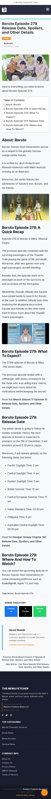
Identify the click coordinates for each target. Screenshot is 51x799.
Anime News (7, 733)
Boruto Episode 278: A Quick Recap (26, 108)
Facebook (11, 609)
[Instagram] (11, 715)
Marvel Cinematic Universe (14, 727)
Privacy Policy (8, 767)
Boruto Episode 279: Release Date (25, 121)
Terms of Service (10, 774)
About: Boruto (13, 104)
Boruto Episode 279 (24, 593)
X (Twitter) (25, 611)
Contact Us (7, 763)
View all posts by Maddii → (22, 645)
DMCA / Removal (9, 771)
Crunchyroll (9, 583)
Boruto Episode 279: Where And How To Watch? (24, 127)
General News (8, 744)
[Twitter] (7, 715)
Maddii (10, 43)
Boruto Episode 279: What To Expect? (22, 115)
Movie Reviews (9, 738)
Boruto (11, 593)
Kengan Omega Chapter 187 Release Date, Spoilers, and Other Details (24, 541)
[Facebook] (2, 715)
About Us (6, 759)
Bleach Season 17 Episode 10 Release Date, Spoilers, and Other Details (24, 403)
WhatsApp (39, 609)
